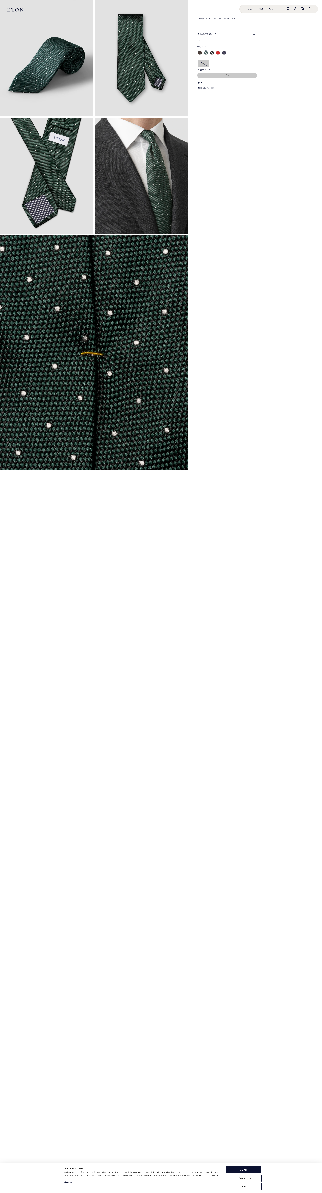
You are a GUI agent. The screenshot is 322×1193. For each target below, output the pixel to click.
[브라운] (200, 53)
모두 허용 (244, 1170)
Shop (250, 9)
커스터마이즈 (242, 1178)
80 (203, 64)
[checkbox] (254, 34)
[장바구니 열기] (309, 8)
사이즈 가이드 (204, 70)
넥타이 (213, 19)
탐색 (271, 9)
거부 (244, 1186)
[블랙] (212, 53)
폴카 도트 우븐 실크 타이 (228, 19)
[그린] (206, 53)
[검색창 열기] (288, 8)
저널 (261, 9)
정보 (200, 83)
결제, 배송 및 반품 (206, 88)
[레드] (218, 53)
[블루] (224, 53)
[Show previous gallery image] (4, 1161)
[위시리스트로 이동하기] (302, 8)
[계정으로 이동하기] (295, 8)
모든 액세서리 (202, 19)
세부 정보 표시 (70, 1182)
